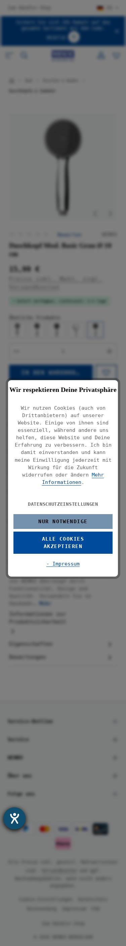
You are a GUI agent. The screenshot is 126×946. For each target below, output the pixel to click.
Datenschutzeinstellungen (63, 504)
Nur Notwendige (63, 521)
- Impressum (63, 564)
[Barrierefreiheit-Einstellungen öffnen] (14, 818)
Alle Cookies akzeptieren (63, 542)
